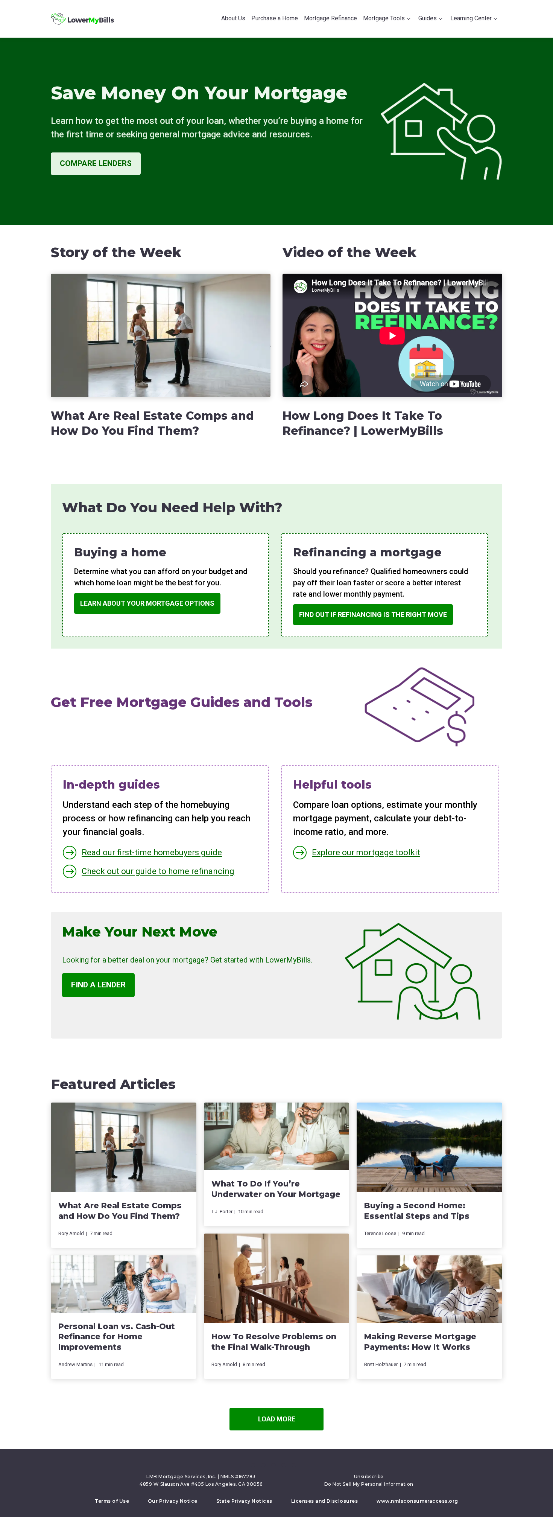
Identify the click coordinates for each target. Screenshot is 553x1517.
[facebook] (253, 1465)
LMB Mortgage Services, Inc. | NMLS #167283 (200, 1476)
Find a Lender (98, 984)
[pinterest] (273, 1465)
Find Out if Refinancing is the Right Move (373, 614)
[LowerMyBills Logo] (82, 19)
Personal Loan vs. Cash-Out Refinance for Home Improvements (116, 1337)
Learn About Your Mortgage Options (147, 603)
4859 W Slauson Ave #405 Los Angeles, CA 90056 (201, 1484)
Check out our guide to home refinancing (158, 871)
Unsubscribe (369, 1476)
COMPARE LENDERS (96, 163)
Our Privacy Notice (173, 1501)
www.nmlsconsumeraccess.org (417, 1501)
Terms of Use (112, 1501)
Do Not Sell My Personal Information (368, 1484)
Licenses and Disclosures (324, 1501)
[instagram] (294, 1465)
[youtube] (283, 1465)
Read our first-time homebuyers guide (152, 852)
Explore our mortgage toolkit (366, 852)
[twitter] (263, 1465)
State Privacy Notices (244, 1501)
